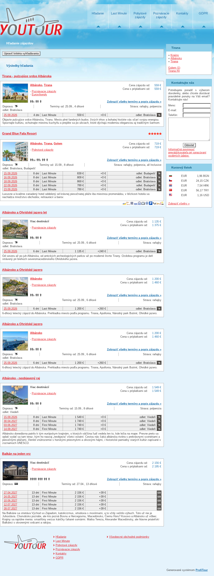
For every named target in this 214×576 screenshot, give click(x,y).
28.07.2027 (10, 508)
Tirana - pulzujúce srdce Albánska (26, 76)
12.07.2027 (10, 504)
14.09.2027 (10, 429)
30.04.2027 (10, 421)
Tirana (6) (174, 70)
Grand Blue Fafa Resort (19, 133)
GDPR (203, 13)
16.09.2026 (10, 177)
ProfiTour (202, 570)
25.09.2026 (10, 115)
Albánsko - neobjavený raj (21, 378)
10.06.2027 (10, 500)
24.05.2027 (10, 496)
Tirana (48, 85)
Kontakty (182, 13)
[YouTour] (25, 542)
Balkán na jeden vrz (16, 453)
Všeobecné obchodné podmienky (129, 536)
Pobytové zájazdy (140, 15)
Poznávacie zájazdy (161, 15)
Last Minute (119, 13)
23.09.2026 (10, 189)
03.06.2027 (10, 425)
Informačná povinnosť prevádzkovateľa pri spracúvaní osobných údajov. (187, 152)
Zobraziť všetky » (179, 203)
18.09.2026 (10, 181)
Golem (58, 143)
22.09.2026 (10, 185)
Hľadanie (98, 13)
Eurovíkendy (39, 94)
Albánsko (36, 85)
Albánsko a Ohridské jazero (22, 269)
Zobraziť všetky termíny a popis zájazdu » (134, 101)
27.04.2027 (10, 492)
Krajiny (175, 55)
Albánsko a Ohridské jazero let (24, 212)
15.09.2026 (10, 173)
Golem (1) (174, 67)
